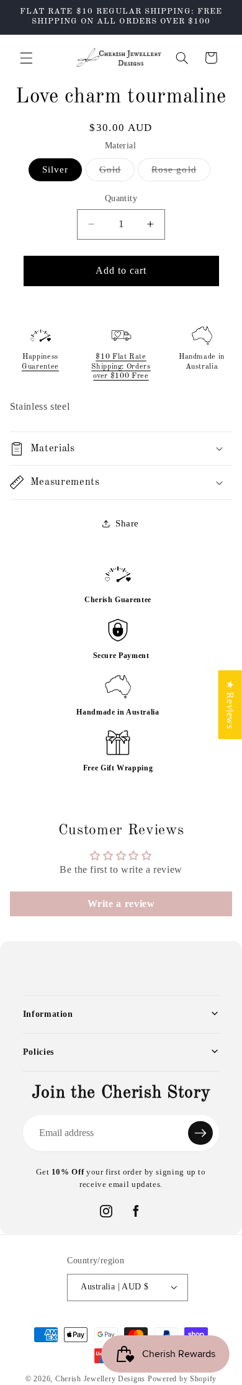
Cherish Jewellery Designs (100, 1379)
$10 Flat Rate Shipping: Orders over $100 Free (121, 366)
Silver (55, 169)
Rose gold (180, 172)
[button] (26, 57)
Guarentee (40, 367)
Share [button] (127, 523)
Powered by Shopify (182, 1379)
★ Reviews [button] (230, 704)
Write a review (121, 903)
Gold (117, 172)
